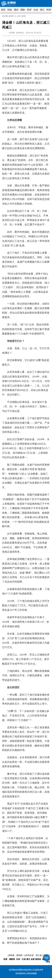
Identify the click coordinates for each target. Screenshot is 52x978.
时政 (9, 10)
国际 (23, 10)
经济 (29, 10)
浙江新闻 (22, 16)
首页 (3, 10)
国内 (16, 10)
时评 (49, 10)
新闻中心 (13, 16)
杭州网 (5, 16)
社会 (36, 10)
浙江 (42, 10)
